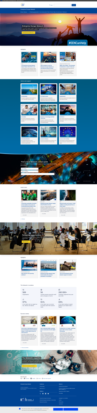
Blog (54, 12)
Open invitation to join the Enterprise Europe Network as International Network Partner (47, 67)
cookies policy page (38, 408)
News (48, 12)
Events (51, 12)
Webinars (64, 12)
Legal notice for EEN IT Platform (64, 391)
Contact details (42, 386)
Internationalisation (25, 138)
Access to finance (44, 138)
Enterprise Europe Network (26, 384)
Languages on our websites (63, 398)
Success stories (59, 12)
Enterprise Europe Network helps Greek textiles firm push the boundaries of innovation (48, 275)
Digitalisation (62, 96)
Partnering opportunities (34, 12)
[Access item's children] (28, 12)
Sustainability (24, 96)
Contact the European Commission (45, 398)
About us (25, 12)
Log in (51, 5)
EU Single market (44, 96)
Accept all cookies (58, 409)
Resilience (62, 116)
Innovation (23, 116)
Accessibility (61, 393)
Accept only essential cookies (70, 409)
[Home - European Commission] (23, 5)
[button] (22, 378)
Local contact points (43, 12)
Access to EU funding (64, 138)
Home (22, 12)
